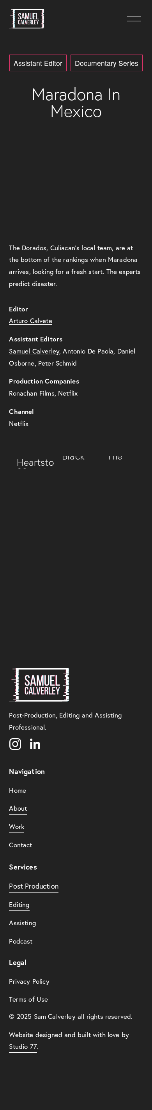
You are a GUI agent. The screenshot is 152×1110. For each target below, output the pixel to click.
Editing (19, 904)
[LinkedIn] (34, 744)
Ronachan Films (31, 393)
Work (16, 826)
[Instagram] (15, 744)
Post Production (33, 886)
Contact (20, 845)
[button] (76, 191)
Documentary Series (106, 63)
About (18, 808)
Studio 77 (23, 1046)
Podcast (20, 941)
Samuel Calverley (34, 351)
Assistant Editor (38, 63)
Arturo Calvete (30, 320)
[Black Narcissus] (77, 459)
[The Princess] (122, 459)
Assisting (22, 923)
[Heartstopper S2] (32, 462)
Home (17, 790)
